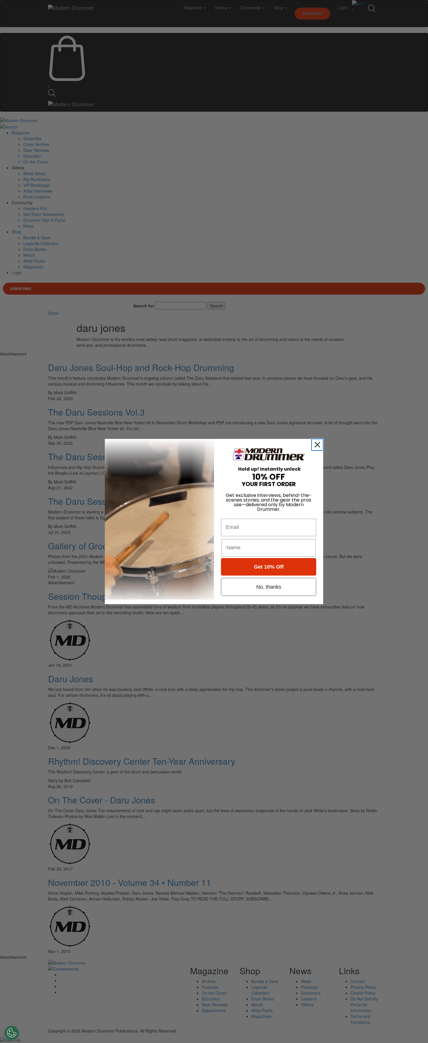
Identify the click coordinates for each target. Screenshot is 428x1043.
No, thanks (268, 587)
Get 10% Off (269, 567)
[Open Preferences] (11, 1033)
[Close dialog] (318, 445)
